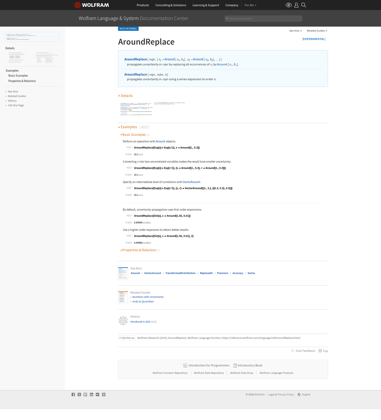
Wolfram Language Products (276, 373)
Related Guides (316, 30)
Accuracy (238, 273)
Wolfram (260, 394)
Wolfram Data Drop (242, 373)
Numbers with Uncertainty (148, 297)
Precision (222, 273)
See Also (294, 30)
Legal (271, 394)
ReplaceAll (206, 273)
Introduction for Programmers (209, 365)
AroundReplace (8, 34)
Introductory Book (250, 365)
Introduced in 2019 (143, 321)
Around (17, 34)
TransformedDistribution (180, 273)
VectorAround (144, 108)
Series (251, 273)
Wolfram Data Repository (209, 373)
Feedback (305, 351)
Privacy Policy (286, 394)
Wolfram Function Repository (170, 373)
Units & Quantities (143, 301)
